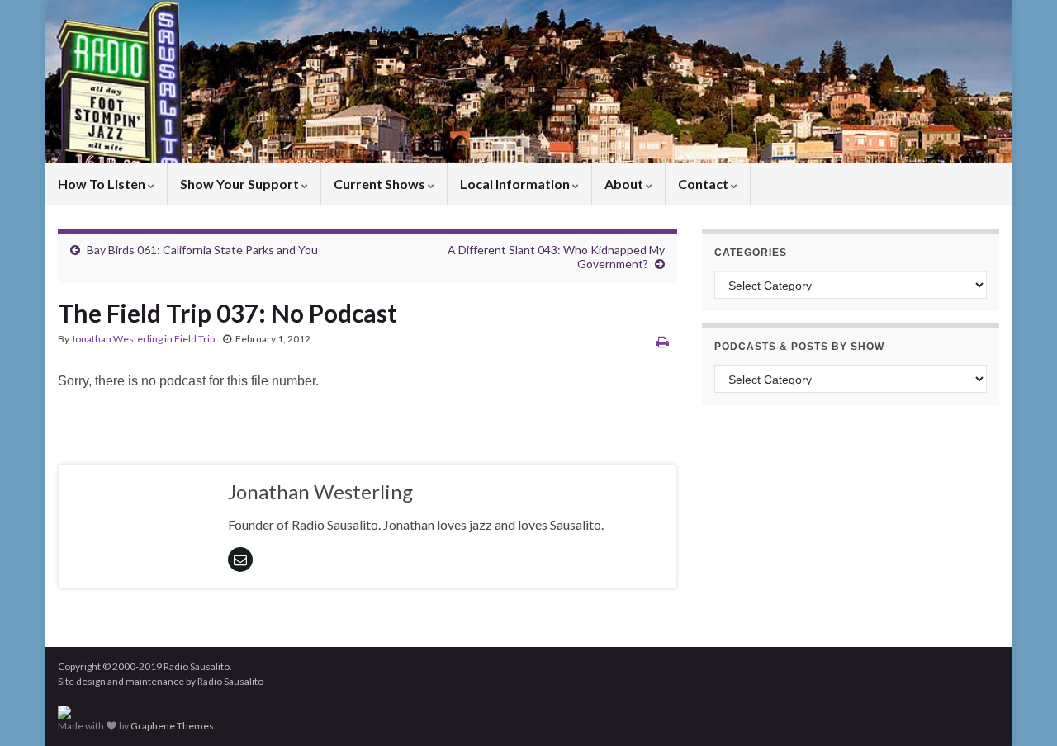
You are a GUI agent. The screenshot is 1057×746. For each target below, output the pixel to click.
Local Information (516, 183)
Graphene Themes (172, 726)
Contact (704, 183)
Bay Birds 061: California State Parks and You (202, 250)
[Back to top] (1019, 708)
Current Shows (381, 183)
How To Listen (103, 183)
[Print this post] (662, 341)
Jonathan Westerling (117, 339)
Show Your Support (240, 183)
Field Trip (194, 339)
